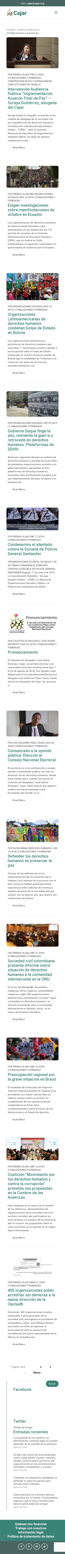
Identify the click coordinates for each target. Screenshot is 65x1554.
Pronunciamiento (23, 652)
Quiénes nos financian (31, 1524)
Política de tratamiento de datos (31, 1536)
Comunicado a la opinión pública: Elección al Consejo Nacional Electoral (32, 755)
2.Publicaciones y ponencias (24, 78)
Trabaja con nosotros (30, 1528)
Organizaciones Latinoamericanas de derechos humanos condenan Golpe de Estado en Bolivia (31, 323)
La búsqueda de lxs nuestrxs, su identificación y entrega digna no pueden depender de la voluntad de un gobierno (35, 1440)
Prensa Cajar (21, 74)
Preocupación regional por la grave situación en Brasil (32, 1077)
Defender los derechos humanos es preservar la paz (30, 861)
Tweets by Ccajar (22, 1427)
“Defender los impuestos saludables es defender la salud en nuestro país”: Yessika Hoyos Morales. (35, 1480)
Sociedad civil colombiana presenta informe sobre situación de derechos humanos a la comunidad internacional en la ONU (31, 970)
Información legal (30, 1532)
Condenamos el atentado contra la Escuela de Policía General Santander (32, 549)
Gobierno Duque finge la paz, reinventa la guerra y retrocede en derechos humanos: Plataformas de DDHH (31, 440)
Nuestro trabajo (30, 84)
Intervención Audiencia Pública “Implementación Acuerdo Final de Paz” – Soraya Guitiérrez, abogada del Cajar (32, 98)
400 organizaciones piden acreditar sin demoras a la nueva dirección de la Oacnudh (31, 1297)
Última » (37, 1372)
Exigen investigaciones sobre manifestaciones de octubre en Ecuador (31, 210)
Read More (19, 147)
